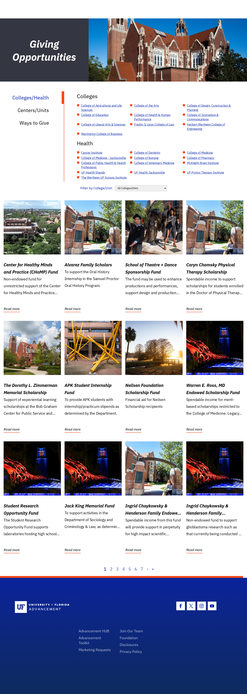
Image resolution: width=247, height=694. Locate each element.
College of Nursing (146, 158)
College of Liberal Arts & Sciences (103, 124)
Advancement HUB (94, 630)
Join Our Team (131, 630)
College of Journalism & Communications (203, 117)
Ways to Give (34, 122)
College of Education (94, 115)
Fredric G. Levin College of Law (154, 124)
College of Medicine (200, 152)
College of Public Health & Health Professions (103, 165)
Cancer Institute (91, 152)
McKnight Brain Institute (203, 163)
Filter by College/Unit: (96, 188)
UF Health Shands (93, 172)
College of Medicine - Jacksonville (103, 158)
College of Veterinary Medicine (154, 163)
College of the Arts (146, 105)
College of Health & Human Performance (152, 117)
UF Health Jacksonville (149, 172)
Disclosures (129, 644)
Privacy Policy (131, 651)
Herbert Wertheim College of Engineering (206, 127)
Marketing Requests (95, 649)
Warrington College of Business (101, 134)
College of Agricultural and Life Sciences (101, 108)
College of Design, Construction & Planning (209, 108)
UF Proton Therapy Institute (205, 172)
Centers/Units (33, 110)
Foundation (129, 637)
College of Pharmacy (200, 158)
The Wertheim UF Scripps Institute (104, 177)
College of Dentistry (147, 152)
